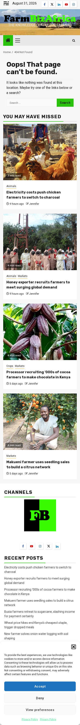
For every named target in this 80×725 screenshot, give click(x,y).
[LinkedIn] (57, 546)
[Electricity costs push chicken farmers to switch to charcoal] (40, 152)
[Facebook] (23, 546)
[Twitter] (48, 546)
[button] (73, 647)
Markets (23, 276)
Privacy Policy (30, 719)
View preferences (40, 710)
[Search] (73, 40)
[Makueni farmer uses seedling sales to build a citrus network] (40, 421)
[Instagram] (40, 546)
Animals (11, 186)
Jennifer (34, 203)
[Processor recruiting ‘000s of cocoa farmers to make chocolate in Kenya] (40, 332)
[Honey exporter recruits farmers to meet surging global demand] (40, 242)
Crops (9, 366)
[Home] (8, 41)
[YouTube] (31, 546)
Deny (40, 698)
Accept (40, 686)
